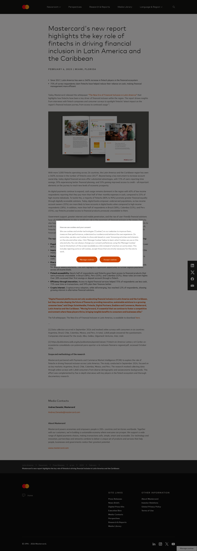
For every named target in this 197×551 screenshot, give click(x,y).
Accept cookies (110, 259)
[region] (99, 243)
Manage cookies (87, 259)
